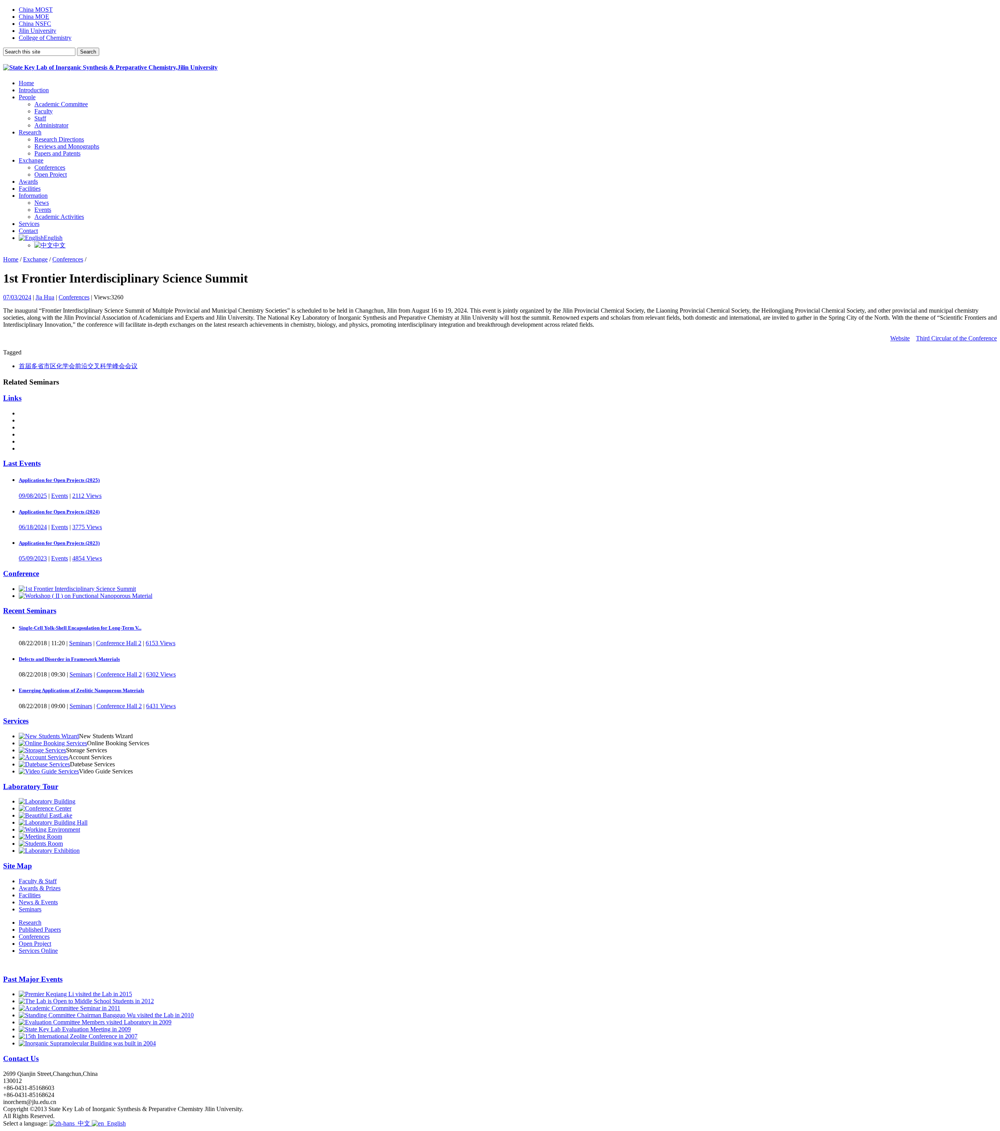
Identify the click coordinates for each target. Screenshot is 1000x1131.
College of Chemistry (45, 37)
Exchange (31, 160)
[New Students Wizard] (49, 736)
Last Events (22, 463)
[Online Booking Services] (53, 743)
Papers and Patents (57, 153)
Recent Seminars (29, 611)
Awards (28, 181)
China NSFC (35, 23)
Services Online (38, 950)
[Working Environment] (49, 829)
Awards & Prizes (40, 888)
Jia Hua (45, 297)
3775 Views (87, 527)
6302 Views (161, 674)
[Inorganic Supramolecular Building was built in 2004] (87, 1043)
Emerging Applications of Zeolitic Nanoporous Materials (81, 690)
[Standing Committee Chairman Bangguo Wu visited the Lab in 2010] (106, 1015)
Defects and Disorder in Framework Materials (69, 659)
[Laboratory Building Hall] (53, 822)
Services (29, 223)
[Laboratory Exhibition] (49, 850)
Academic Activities (59, 216)
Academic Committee (61, 104)
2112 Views (87, 495)
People (27, 97)
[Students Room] (41, 843)
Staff (40, 118)
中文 (59, 245)
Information (33, 195)
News (41, 202)
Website (900, 338)
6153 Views (160, 643)
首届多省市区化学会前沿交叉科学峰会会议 (78, 366)
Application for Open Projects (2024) (59, 512)
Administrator (51, 125)
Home (26, 83)
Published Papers (40, 929)
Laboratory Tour (30, 786)
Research (30, 132)
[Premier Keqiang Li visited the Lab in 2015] (75, 994)
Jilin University (37, 30)
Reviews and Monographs (66, 146)
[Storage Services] (42, 750)
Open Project (50, 174)
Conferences (49, 167)
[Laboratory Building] (47, 801)
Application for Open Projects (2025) (59, 480)
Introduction (34, 90)
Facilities (30, 188)
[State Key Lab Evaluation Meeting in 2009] (75, 1029)
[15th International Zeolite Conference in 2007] (78, 1036)
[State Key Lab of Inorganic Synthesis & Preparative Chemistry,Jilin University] (110, 67)
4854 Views (87, 558)
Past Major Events (32, 979)
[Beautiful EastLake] (45, 815)
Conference (21, 573)
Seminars (80, 643)
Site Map (17, 866)
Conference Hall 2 (118, 643)
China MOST (36, 9)
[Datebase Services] (44, 764)
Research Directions (59, 139)
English (53, 237)
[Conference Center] (45, 808)
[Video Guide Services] (49, 771)
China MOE (34, 16)
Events (42, 209)
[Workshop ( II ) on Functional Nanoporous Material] (85, 595)
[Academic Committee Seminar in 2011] (69, 1008)
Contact (28, 230)
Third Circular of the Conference (956, 338)
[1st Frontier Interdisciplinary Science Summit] (77, 588)
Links (12, 398)
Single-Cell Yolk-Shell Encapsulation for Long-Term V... (80, 628)
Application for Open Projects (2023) (59, 543)
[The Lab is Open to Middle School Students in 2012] (86, 1001)
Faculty (43, 111)
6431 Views (161, 706)
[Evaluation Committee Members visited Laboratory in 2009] (95, 1022)
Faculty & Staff (38, 881)
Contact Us (21, 1058)
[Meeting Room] (40, 836)
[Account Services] (43, 757)
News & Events (38, 902)
